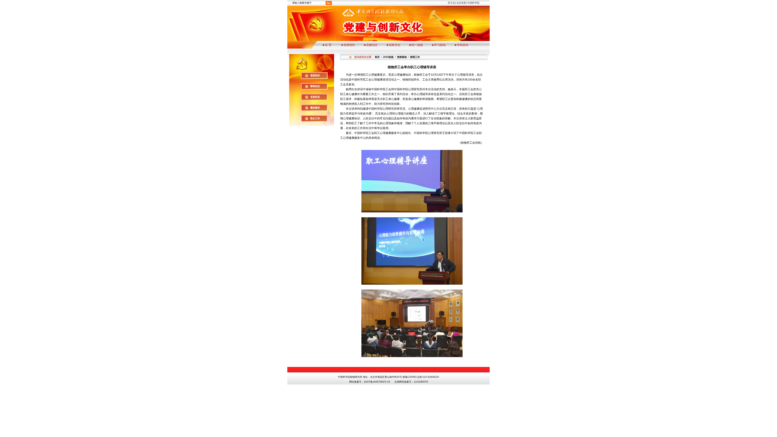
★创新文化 (393, 45)
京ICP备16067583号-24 (377, 381)
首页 (377, 57)
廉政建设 (315, 107)
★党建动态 (370, 45)
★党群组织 (348, 45)
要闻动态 (315, 86)
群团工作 (415, 57)
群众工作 (315, 118)
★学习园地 (438, 45)
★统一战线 (416, 45)
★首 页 (327, 45)
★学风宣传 (461, 45)
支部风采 (315, 96)
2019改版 (388, 57)
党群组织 (315, 75)
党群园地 (402, 57)
